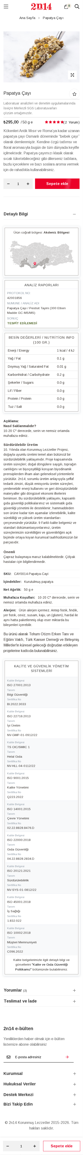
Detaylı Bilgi (16, 214)
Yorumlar (15, 990)
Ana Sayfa (27, 18)
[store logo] (41, 6)
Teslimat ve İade (20, 1001)
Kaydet (67, 1057)
